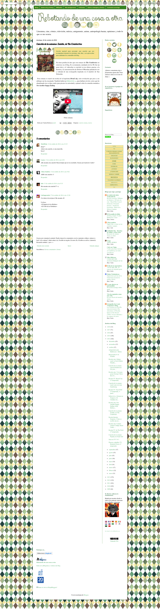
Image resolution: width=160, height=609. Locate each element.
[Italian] (119, 521)
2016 (109, 333)
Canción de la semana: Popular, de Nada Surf (116, 436)
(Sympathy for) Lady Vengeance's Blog (113, 304)
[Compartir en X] (67, 123)
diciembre (112, 341)
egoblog (114, 166)
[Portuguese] (113, 524)
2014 (109, 339)
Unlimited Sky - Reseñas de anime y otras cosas (114, 231)
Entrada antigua (94, 246)
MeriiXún (44, 144)
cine (114, 161)
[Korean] (119, 524)
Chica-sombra (111, 222)
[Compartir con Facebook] (69, 123)
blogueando (114, 158)
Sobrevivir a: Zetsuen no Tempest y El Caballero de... (116, 398)
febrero (111, 470)
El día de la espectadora (114, 266)
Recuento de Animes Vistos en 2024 (113, 235)
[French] (109, 521)
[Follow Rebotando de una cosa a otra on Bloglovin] (44, 554)
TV (114, 149)
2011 (109, 483)
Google (6, 1)
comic (114, 164)
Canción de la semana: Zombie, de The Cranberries (115, 412)
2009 (109, 489)
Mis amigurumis (70, 7)
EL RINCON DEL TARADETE (113, 196)
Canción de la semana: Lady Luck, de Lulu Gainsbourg (115, 385)
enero (111, 473)
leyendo (114, 169)
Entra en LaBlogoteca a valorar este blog (48, 566)
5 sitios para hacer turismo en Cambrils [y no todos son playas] (114, 250)
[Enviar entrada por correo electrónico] (60, 123)
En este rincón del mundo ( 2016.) (115, 298)
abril (110, 464)
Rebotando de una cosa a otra (46, 562)
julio (110, 455)
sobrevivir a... (114, 185)
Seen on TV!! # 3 (114, 439)
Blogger (86, 595)
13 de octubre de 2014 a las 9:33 (53, 183)
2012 (109, 480)
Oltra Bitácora (111, 257)
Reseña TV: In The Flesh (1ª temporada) (116, 431)
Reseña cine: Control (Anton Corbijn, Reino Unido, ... (116, 425)
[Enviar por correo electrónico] (64, 123)
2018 (109, 327)
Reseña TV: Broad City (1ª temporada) (115, 379)
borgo (109, 241)
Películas (82, 7)
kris (42, 183)
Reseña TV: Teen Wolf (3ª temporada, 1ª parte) (115, 391)
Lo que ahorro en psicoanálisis (112, 285)
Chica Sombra (45, 172)
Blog (36, 7)
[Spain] (116, 521)
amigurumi (114, 155)
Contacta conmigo (113, 7)
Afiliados (59, 7)
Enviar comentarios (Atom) (53, 249)
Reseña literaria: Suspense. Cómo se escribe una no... (115, 419)
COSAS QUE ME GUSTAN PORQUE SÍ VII (114, 260)
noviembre (112, 344)
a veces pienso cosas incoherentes (114, 152)
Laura (43, 160)
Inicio (69, 246)
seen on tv (114, 182)
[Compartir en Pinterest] (71, 123)
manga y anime (114, 174)
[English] (106, 521)
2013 (109, 477)
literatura (114, 171)
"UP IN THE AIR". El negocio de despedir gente (114, 268)
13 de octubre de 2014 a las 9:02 (60, 172)
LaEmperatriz (45, 195)
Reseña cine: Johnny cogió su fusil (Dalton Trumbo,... (116, 361)
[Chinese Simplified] (109, 526)
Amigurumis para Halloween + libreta (115, 351)
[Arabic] (106, 526)
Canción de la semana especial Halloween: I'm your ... (115, 367)
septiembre (112, 449)
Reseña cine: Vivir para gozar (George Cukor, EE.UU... (116, 374)
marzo (111, 467)
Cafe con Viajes (112, 247)
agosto (111, 452)
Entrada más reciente (43, 246)
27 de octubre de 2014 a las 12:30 (60, 195)
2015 (109, 336)
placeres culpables (114, 180)
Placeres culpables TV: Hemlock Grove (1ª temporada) (115, 444)
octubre (111, 347)
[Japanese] (116, 524)
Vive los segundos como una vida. (114, 295)
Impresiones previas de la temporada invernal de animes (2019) (114, 277)
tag (114, 187)
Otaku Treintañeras (113, 274)
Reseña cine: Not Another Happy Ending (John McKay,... (114, 405)
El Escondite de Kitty (113, 214)
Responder (44, 154)
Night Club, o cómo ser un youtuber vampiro (114, 225)
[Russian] (109, 524)
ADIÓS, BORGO (112, 242)
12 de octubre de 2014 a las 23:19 (57, 144)
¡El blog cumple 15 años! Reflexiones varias (114, 216)
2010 (109, 486)
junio (110, 458)
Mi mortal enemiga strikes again (114, 288)
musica (90, 123)
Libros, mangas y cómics (96, 7)
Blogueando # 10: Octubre (114, 355)
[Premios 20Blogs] (40, 583)
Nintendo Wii (114, 541)
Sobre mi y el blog (47, 7)
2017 (109, 330)
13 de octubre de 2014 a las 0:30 (54, 160)
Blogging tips (8, 601)
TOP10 (114, 146)
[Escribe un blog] (65, 123)
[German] (113, 521)
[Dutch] (106, 524)
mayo (110, 461)
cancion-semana (83, 123)
